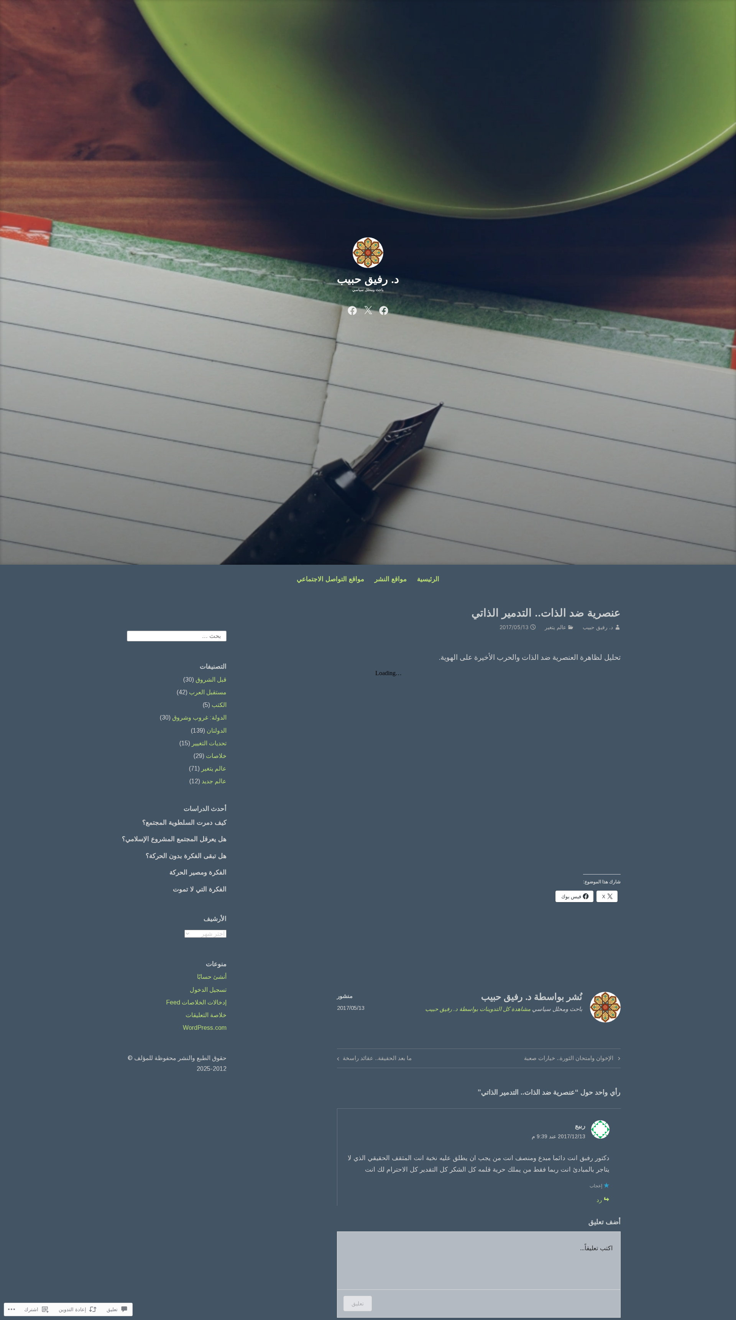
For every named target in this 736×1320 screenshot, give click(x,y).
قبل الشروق (211, 679)
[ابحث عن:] (177, 636)
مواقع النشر (391, 579)
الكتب (219, 705)
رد (599, 1200)
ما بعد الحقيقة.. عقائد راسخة (377, 1057)
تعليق (358, 1303)
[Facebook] (383, 309)
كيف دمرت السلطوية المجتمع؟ (184, 822)
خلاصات (216, 756)
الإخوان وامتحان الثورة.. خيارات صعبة (573, 1057)
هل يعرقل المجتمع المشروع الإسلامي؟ (174, 839)
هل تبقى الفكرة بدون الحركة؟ (186, 856)
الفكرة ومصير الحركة (198, 872)
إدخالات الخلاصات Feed (196, 1002)
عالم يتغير (555, 627)
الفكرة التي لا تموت (200, 889)
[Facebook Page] (352, 309)
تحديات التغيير (209, 743)
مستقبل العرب (208, 692)
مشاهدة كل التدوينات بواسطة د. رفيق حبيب (478, 1009)
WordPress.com (205, 1027)
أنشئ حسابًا (212, 976)
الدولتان (217, 730)
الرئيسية (428, 579)
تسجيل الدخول (208, 989)
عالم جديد (214, 781)
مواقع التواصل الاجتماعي (330, 579)
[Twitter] (368, 309)
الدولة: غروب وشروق (199, 717)
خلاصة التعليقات (206, 1015)
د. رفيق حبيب (368, 279)
